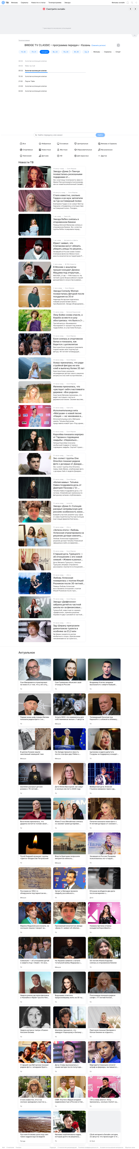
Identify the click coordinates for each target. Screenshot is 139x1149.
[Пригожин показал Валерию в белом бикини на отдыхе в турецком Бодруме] (104, 1022)
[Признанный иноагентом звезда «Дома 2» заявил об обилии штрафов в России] (69, 918)
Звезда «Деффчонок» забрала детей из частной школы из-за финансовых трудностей (67, 604)
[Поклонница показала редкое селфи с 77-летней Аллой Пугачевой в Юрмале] (104, 988)
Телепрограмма (24, 40)
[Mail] (3, 2)
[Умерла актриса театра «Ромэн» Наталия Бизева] (34, 1022)
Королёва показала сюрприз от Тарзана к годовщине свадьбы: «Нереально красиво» (68, 437)
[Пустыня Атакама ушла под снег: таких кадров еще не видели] (34, 1127)
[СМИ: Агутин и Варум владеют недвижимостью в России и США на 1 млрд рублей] (69, 1092)
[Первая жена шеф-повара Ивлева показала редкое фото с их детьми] (34, 709)
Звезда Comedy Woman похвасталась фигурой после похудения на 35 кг (68, 294)
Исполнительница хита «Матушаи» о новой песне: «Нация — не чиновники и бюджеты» (67, 413)
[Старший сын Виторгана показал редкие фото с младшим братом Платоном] (34, 1057)
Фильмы (96, 52)
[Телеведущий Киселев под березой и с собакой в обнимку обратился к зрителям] (104, 709)
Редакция (53, 1147)
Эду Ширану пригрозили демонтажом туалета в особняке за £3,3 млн (66, 628)
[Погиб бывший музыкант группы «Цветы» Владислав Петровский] (34, 849)
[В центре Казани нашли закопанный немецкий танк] (34, 744)
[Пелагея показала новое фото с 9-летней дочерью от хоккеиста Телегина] (104, 814)
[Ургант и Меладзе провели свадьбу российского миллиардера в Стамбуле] (69, 883)
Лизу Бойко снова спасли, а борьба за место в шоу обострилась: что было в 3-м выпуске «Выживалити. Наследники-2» (68, 318)
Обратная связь (130, 1147)
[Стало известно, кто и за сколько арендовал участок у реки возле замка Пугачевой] (34, 1092)
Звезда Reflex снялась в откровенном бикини (66, 220)
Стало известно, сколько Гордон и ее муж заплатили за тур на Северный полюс (68, 198)
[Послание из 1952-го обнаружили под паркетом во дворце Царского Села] (34, 883)
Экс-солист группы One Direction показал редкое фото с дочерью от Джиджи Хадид (68, 461)
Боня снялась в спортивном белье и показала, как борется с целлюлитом (68, 341)
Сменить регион (98, 45)
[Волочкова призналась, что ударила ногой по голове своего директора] (34, 814)
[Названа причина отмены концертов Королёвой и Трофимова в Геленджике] (104, 918)
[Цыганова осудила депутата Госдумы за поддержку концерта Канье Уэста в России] (104, 744)
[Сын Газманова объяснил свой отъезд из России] (69, 675)
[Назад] (130, 9)
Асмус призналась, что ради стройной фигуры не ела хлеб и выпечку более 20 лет (68, 365)
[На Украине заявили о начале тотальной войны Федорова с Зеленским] (69, 953)
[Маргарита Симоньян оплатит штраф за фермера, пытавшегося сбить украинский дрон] (104, 1057)
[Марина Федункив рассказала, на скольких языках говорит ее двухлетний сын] (34, 918)
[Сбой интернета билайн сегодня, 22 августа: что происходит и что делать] (104, 1127)
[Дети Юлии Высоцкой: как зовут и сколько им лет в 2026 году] (69, 779)
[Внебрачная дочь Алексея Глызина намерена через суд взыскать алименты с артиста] (104, 779)
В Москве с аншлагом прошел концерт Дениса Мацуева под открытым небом (66, 270)
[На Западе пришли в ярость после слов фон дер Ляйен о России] (69, 744)
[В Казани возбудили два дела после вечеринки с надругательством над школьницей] (104, 883)
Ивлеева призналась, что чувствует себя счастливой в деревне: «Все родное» (68, 389)
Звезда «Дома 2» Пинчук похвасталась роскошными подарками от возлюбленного (67, 174)
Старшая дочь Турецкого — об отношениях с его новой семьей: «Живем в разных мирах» (68, 557)
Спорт (118, 52)
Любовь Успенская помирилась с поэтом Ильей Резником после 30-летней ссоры (68, 581)
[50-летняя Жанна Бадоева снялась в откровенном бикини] (104, 953)
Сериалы (108, 52)
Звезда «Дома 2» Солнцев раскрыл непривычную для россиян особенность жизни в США (68, 509)
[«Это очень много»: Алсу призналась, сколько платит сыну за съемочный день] (104, 1092)
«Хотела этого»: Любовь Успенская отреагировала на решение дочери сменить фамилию (68, 533)
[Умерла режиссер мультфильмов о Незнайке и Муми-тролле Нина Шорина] (34, 988)
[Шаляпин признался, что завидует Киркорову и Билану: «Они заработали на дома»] (69, 1022)
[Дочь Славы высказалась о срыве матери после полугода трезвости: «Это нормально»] (69, 1057)
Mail (3, 1147)
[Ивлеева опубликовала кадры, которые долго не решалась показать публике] (69, 1127)
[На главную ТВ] (7, 2)
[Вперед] (135, 9)
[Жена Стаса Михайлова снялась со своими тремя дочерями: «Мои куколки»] (69, 814)
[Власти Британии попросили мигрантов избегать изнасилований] (69, 849)
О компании (10, 1147)
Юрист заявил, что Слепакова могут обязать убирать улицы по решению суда (68, 246)
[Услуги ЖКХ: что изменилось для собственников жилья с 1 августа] (69, 709)
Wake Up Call (30, 66)
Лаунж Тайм (30, 81)
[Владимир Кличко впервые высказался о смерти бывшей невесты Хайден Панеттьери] (104, 675)
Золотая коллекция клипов (36, 61)
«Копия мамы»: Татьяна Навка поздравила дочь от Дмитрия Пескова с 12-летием (67, 485)
